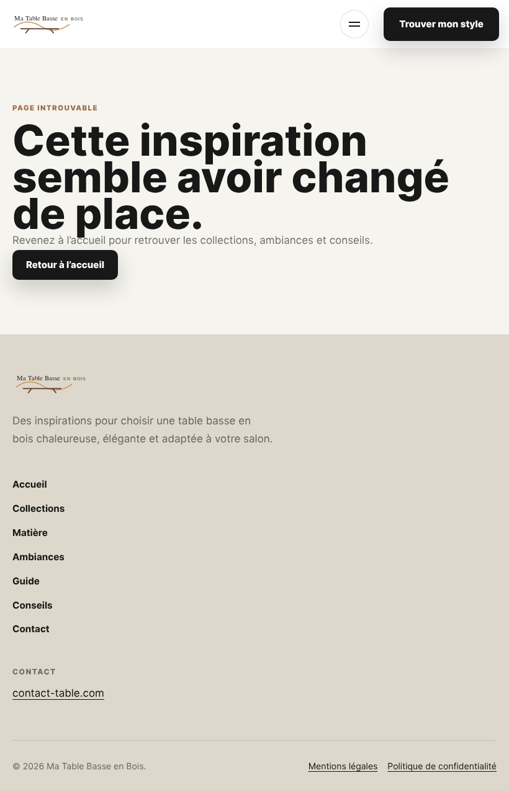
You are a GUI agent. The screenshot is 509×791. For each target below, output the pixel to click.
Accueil (29, 484)
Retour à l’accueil (65, 264)
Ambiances (38, 557)
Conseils (32, 605)
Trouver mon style (441, 24)
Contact (31, 629)
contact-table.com (58, 693)
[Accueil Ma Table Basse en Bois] (62, 24)
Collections (38, 508)
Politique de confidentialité (442, 766)
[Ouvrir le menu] (354, 24)
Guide (26, 581)
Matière (30, 533)
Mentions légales (343, 766)
